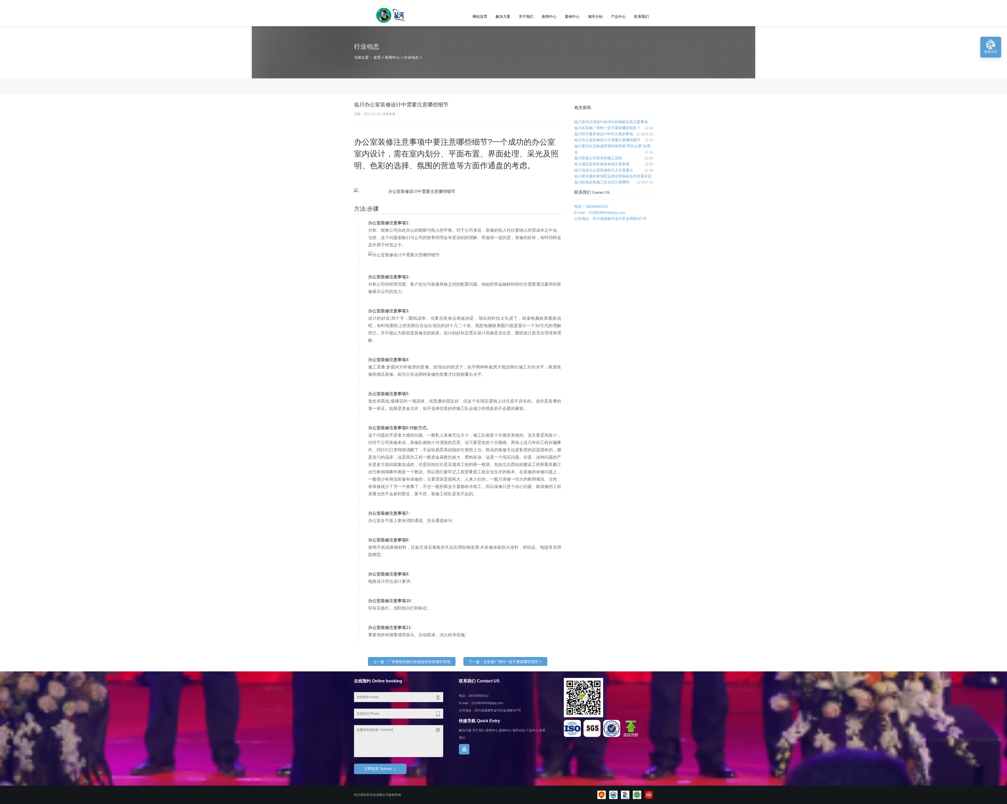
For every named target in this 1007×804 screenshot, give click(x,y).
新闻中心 (549, 16)
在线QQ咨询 (464, 749)
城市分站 (595, 16)
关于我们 (526, 16)
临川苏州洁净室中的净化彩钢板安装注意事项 (611, 122)
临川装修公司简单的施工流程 (598, 158)
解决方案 (503, 16)
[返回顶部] (631, 736)
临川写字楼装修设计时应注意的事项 (603, 134)
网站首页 (480, 16)
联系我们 (641, 16)
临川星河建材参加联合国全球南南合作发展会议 (612, 176)
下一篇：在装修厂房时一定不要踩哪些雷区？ (505, 662)
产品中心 (618, 16)
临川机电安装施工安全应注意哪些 (601, 182)
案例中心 (572, 16)
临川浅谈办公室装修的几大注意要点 (603, 170)
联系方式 (990, 52)
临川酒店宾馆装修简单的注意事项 (601, 164)
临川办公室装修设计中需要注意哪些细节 (607, 140)
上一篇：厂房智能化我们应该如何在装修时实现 (411, 662)
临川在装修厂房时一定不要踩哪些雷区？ (607, 128)
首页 (376, 57)
